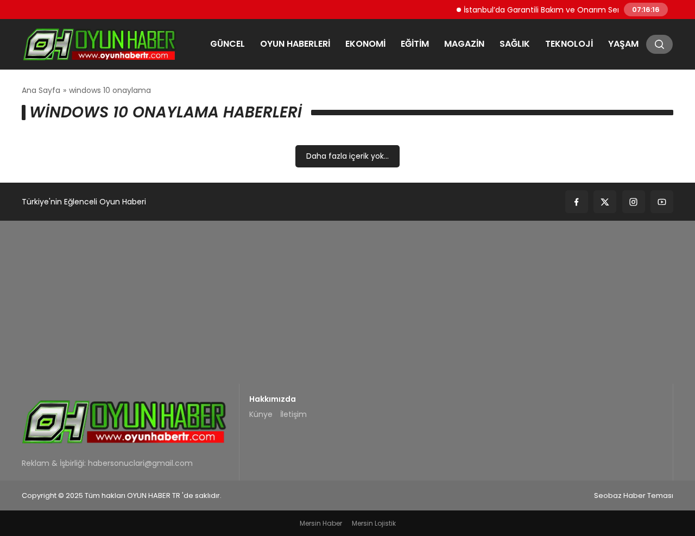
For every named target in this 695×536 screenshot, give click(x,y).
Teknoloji (569, 44)
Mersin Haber (321, 523)
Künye (261, 414)
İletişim (293, 414)
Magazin (464, 44)
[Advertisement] (347, 302)
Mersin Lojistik (374, 523)
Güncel (227, 44)
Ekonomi (365, 44)
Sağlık (515, 44)
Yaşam (623, 44)
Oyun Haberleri (295, 44)
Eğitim (415, 44)
